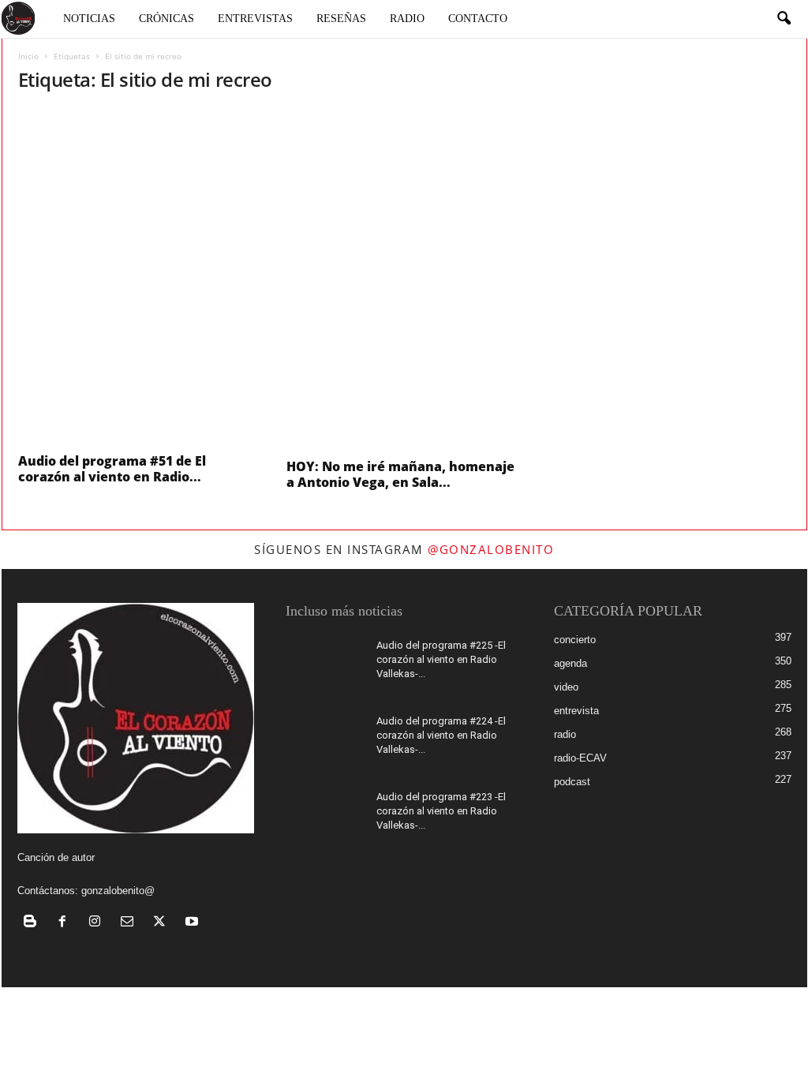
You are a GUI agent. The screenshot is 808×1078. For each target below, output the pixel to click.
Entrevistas (255, 18)
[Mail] (130, 923)
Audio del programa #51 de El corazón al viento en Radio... (112, 468)
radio (565, 734)
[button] (783, 19)
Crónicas (166, 18)
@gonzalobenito (491, 549)
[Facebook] (66, 923)
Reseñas (341, 18)
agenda (570, 663)
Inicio (28, 56)
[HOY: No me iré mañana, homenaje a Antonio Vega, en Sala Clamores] (404, 278)
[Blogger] (33, 923)
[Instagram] (98, 923)
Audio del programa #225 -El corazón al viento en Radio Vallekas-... (441, 659)
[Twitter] (163, 923)
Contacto (477, 18)
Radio (407, 18)
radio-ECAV (580, 758)
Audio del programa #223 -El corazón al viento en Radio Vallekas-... (441, 811)
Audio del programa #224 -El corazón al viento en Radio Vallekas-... (441, 735)
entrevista (576, 711)
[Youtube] (193, 923)
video (566, 687)
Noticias (89, 18)
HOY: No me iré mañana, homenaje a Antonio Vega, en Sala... (400, 474)
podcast (572, 782)
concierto (575, 640)
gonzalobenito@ (118, 890)
